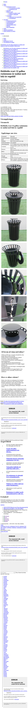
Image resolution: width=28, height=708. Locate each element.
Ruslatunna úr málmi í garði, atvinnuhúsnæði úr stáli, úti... (15, 492)
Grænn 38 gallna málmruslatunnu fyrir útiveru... (12, 450)
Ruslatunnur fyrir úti (11, 6)
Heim (4, 4)
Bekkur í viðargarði (13, 14)
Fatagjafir (8, 10)
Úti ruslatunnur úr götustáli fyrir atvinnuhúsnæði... (14, 476)
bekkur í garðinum (7, 527)
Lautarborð (8, 15)
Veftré (2, 525)
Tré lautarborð (12, 18)
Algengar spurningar (8, 29)
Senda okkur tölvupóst (6, 116)
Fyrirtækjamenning (10, 22)
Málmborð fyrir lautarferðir (15, 17)
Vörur (4, 5)
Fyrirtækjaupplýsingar (11, 20)
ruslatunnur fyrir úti (5, 526)
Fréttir (4, 28)
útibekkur (14, 527)
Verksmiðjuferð (9, 23)
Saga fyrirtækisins (10, 27)
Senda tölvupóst (4, 531)
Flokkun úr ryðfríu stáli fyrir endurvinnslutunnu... (14, 484)
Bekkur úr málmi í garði (14, 13)
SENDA (3, 505)
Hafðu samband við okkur (9, 31)
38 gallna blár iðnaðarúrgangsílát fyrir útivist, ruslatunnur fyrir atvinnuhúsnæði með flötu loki (12, 402)
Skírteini (8, 26)
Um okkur (5, 19)
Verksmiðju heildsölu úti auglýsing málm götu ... (13, 467)
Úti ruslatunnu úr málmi (14, 8)
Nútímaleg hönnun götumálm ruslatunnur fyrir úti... (15, 459)
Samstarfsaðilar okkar (11, 24)
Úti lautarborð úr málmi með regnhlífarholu (13, 403)
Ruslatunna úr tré (13, 9)
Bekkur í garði (9, 11)
